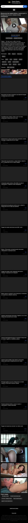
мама (7, 59)
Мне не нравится (9, 35)
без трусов (4, 64)
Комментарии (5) (18, 38)
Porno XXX (14, 513)
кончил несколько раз (15, 496)
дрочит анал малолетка (7, 501)
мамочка (4, 61)
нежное (15, 59)
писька (14, 64)
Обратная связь (14, 508)
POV (9, 53)
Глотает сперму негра (7, 498)
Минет (3, 56)
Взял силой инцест (18, 498)
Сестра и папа (5, 496)
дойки (9, 61)
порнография (16, 61)
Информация (9, 38)
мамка (20, 59)
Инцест (14, 53)
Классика (19, 53)
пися (19, 64)
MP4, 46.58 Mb (10, 67)
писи (10, 64)
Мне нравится (8, 35)
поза (11, 59)
